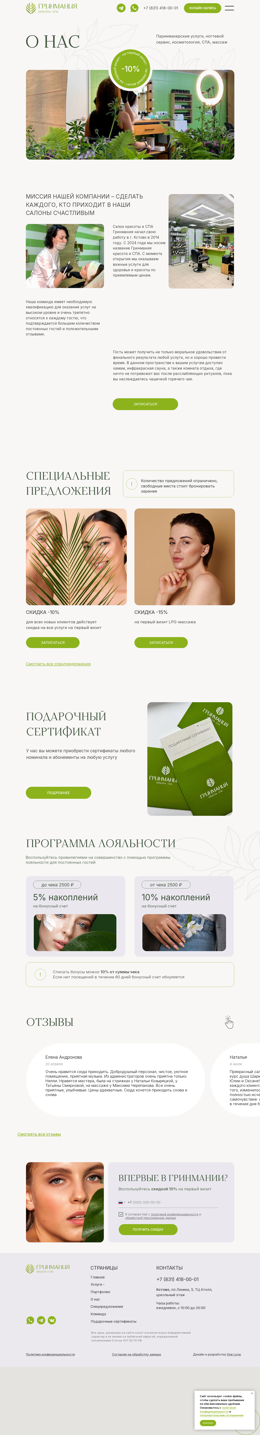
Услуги (96, 1284)
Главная (98, 1277)
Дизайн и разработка (217, 1354)
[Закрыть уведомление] (252, 1393)
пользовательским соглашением (221, 1415)
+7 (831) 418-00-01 (160, 8)
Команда (98, 1314)
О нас (95, 1299)
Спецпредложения (107, 1306)
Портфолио (100, 1292)
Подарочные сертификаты (113, 1321)
